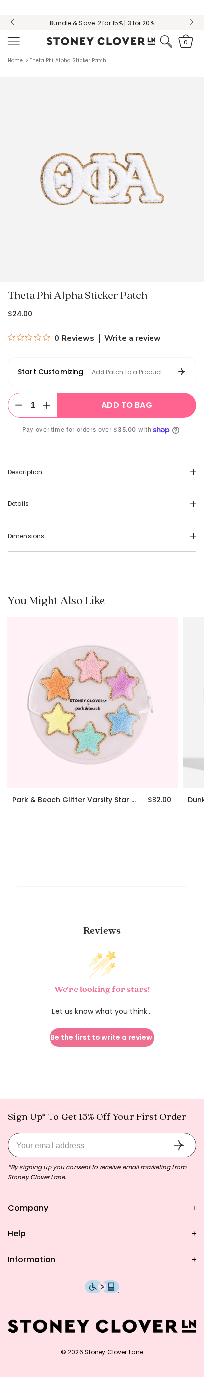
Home (15, 60)
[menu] (12, 41)
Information (31, 1259)
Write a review (132, 338)
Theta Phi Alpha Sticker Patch (68, 60)
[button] (12, 41)
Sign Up (178, 1145)
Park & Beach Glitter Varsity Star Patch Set (76, 799)
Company (28, 1207)
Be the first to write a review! (102, 1037)
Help (17, 1233)
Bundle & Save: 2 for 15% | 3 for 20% (102, 23)
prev (12, 22)
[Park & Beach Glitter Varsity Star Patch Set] (92, 702)
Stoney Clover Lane (114, 1352)
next (191, 22)
